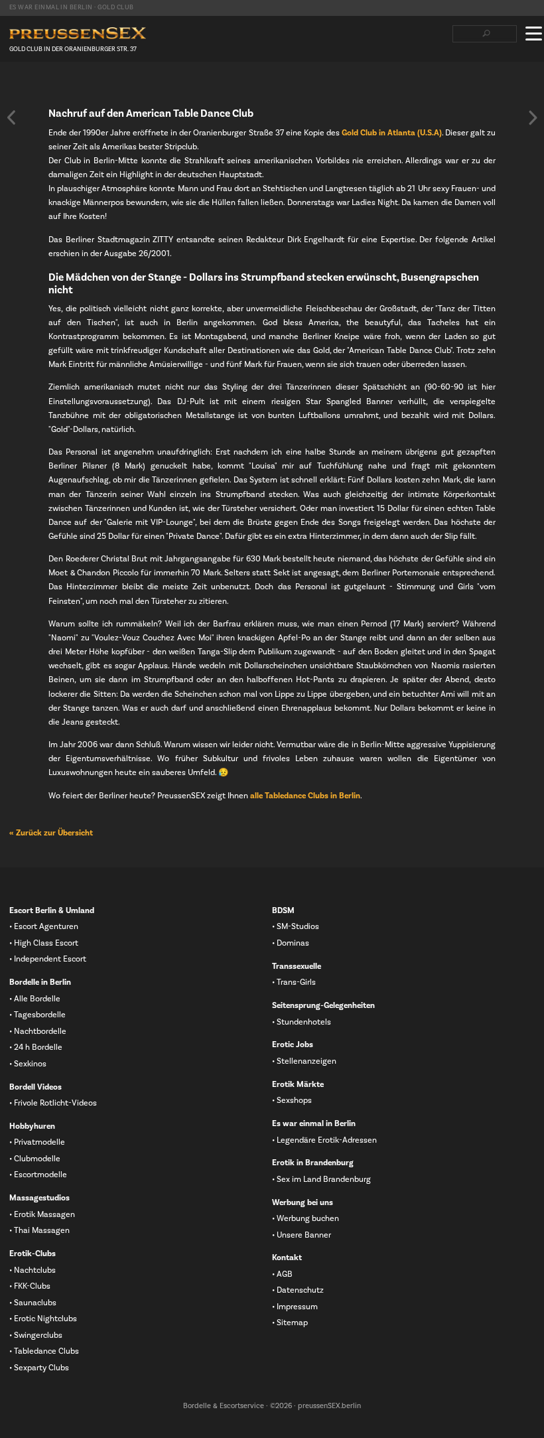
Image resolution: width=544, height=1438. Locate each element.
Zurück (11, 117)
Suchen (485, 33)
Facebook (15, 87)
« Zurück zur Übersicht (51, 832)
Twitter (36, 87)
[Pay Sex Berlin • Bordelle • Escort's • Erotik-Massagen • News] (77, 33)
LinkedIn (57, 87)
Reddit (100, 87)
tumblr (79, 87)
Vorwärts (532, 117)
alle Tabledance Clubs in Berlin (305, 795)
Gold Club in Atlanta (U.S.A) (392, 132)
